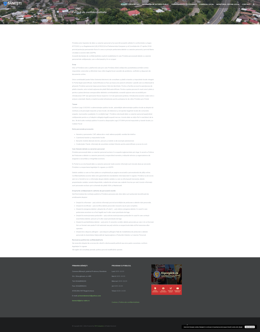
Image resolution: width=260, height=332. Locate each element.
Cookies (115, 302)
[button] (253, 4)
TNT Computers (99, 326)
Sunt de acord (250, 327)
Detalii (240, 327)
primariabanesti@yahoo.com (89, 296)
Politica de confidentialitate (129, 302)
